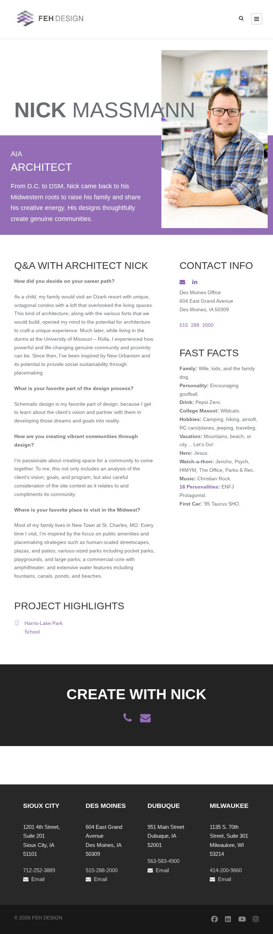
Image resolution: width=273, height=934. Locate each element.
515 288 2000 (197, 325)
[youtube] (242, 919)
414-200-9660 (226, 870)
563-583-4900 (164, 861)
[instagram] (256, 919)
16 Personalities (199, 487)
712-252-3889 (39, 870)
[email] (182, 282)
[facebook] (214, 919)
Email (37, 879)
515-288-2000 (102, 870)
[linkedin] (194, 282)
